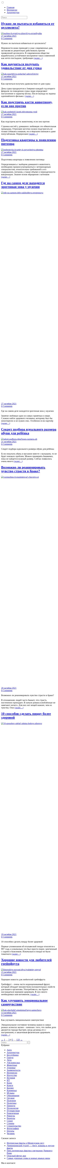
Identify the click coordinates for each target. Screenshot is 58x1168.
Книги (10, 1085)
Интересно (12, 10)
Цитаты (10, 1131)
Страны (10, 1123)
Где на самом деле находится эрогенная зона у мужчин (23, 185)
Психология (12, 1108)
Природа (11, 1105)
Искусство (12, 1075)
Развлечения (13, 1113)
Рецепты (11, 1118)
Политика (11, 1103)
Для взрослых (13, 1062)
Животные (12, 1065)
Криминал (12, 1090)
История (11, 1078)
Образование (13, 1095)
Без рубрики (13, 1055)
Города (10, 1057)
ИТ (8, 1080)
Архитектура (13, 12)
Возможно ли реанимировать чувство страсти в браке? (23, 469)
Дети (9, 1060)
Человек (11, 1133)
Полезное (11, 1100)
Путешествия (13, 1111)
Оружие (10, 1098)
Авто (9, 1050)
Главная (10, 7)
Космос (10, 1088)
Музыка (10, 1093)
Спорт (10, 1121)
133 (18, 1039)
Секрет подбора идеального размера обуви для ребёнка (28, 431)
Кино (9, 1083)
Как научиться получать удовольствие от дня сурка (21, 66)
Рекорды (11, 1116)
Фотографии (13, 1128)
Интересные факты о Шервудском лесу (25, 1143)
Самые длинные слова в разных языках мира (28, 1158)
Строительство (14, 1126)
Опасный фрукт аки (16, 1156)
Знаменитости (13, 1070)
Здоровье (11, 1067)
